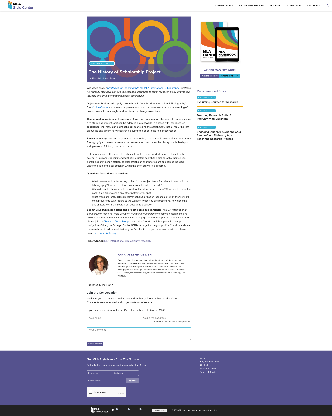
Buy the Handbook (209, 361)
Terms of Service (208, 372)
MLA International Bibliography (121, 241)
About (203, 358)
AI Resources (294, 5)
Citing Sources (223, 5)
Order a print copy (229, 76)
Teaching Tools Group (116, 221)
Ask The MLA (313, 5)
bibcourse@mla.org (105, 233)
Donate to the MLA (159, 410)
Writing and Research (251, 5)
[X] (133, 410)
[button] (328, 5)
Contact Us (205, 365)
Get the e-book (209, 76)
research (146, 241)
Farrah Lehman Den (103, 78)
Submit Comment (95, 344)
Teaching (275, 5)
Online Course (100, 107)
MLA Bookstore (208, 368)
